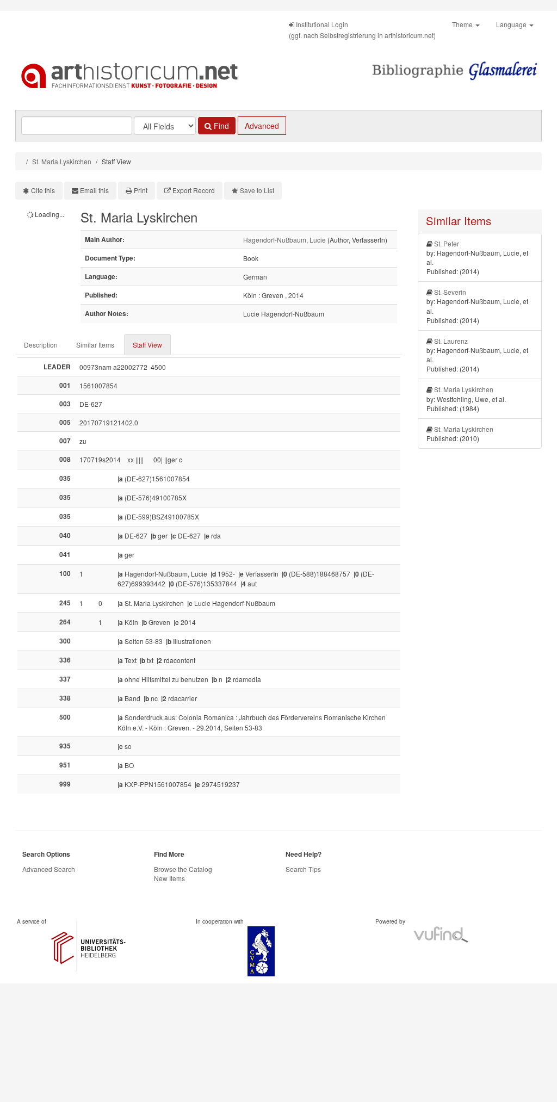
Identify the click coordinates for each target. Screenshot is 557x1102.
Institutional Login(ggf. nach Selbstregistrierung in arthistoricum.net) (362, 30)
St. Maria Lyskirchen (61, 161)
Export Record (193, 190)
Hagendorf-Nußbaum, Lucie (284, 239)
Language (512, 24)
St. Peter (446, 243)
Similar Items (95, 344)
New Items (169, 878)
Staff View (147, 344)
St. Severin (450, 291)
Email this (94, 190)
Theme (463, 24)
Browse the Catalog (183, 869)
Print (140, 190)
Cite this (43, 190)
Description (41, 344)
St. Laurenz (451, 340)
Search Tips (303, 869)
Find (220, 125)
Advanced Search (48, 869)
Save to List (257, 190)
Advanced (262, 125)
